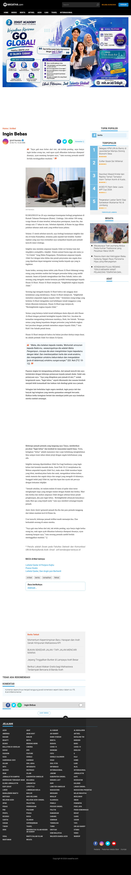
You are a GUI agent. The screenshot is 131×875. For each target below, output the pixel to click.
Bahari (5, 737)
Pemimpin (78, 803)
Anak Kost (30, 734)
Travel (54, 12)
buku (76, 743)
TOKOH (5, 826)
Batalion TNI (79, 737)
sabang (53, 816)
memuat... (32, 588)
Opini (5, 803)
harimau (30, 760)
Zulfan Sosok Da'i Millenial (111, 161)
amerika (6, 734)
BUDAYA (53, 743)
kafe (76, 777)
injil (76, 767)
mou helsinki (31, 796)
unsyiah (53, 830)
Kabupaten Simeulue (34, 777)
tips (75, 823)
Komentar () (79, 141)
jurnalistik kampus (11, 777)
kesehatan (78, 780)
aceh (39, 12)
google (29, 757)
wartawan (7, 840)
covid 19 (53, 747)
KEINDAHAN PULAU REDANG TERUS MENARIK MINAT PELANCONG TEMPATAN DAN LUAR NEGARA (107, 270)
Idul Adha (30, 763)
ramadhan (47, 578)
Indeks (14, 12)
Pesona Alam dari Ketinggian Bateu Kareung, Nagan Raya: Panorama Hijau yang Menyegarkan (110, 259)
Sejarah (29, 820)
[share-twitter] (64, 141)
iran (4, 773)
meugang (54, 793)
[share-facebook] (59, 141)
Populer (123, 4)
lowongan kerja (33, 790)
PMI (4, 810)
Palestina (30, 803)
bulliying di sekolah (11, 747)
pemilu (53, 803)
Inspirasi (30, 770)
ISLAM (28, 773)
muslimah (78, 796)
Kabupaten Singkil (58, 777)
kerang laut (55, 780)
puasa (28, 813)
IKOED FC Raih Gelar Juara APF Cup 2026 (111, 188)
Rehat (56, 578)
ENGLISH (77, 750)
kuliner (77, 783)
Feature (29, 753)
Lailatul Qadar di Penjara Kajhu (40, 565)
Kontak (124, 849)
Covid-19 (77, 747)
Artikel (31, 12)
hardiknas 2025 (9, 760)
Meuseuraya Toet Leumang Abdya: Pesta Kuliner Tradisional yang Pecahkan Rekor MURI (109, 248)
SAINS (76, 816)
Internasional (66, 12)
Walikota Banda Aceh (59, 836)
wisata (29, 840)
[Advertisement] (65, 105)
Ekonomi (53, 750)
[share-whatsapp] (70, 141)
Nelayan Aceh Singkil (35, 800)
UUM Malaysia (56, 833)
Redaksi (97, 849)
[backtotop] (65, 718)
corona (29, 747)
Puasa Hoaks (32, 568)
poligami (30, 810)
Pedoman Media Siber (110, 849)
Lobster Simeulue (57, 787)
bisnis (5, 743)
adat (28, 730)
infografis (30, 767)
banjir (29, 737)
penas (5, 806)
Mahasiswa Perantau (83, 790)
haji (75, 757)
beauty (6, 740)
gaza (5, 757)
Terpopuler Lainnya (109, 212)
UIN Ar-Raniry (79, 826)
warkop (77, 836)
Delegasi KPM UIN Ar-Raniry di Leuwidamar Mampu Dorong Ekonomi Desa (112, 151)
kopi (52, 783)
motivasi (6, 796)
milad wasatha (80, 793)
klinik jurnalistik (10, 783)
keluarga (30, 780)
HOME (76, 760)
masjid (29, 793)
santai (5, 820)
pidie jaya (78, 806)
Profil (5, 813)
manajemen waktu (10, 793)
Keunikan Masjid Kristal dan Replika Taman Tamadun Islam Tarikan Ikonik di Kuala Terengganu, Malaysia (112, 177)
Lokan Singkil (79, 787)
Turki (52, 826)
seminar (53, 820)
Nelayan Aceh (8, 800)
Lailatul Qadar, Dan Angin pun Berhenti (43, 571)
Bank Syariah (55, 737)
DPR (27, 750)
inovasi (6, 770)
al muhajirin (79, 730)
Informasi (54, 767)
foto (52, 753)
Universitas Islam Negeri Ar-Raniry (37, 831)
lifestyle (30, 787)
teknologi (54, 823)
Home (6, 12)
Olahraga (54, 800)
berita (22, 12)
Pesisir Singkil (56, 806)
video (76, 833)
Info (4, 767)
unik (4, 830)
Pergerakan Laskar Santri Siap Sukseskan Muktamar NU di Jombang (112, 202)
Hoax (52, 760)
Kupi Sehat (7, 787)
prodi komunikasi (81, 810)
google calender (57, 757)
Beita (28, 740)
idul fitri (54, 763)
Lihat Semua (44, 713)
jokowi (53, 773)
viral (5, 836)
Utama (76, 830)
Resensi (6, 816)
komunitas (30, 783)
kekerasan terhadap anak (14, 780)
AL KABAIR (54, 730)
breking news (32, 743)
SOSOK (76, 820)
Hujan (5, 763)
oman (76, 800)
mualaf (53, 796)
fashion (6, 753)
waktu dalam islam (34, 836)
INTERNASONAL (80, 770)
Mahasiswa (54, 790)
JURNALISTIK (79, 773)
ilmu (46, 12)
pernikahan (31, 806)
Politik (53, 810)
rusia (28, 816)
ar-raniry (54, 734)
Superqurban (32, 823)
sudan (5, 823)
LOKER (5, 790)
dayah (5, 750)
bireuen (77, 740)
